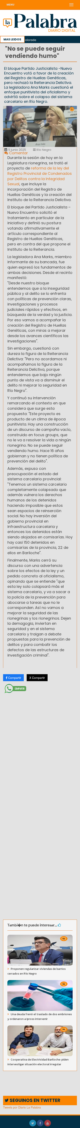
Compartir (14, 678)
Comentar (18, 153)
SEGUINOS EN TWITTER (34, 1100)
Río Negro (43, 150)
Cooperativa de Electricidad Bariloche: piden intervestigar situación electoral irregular (38, 1061)
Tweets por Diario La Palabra (22, 1107)
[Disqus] (40, 749)
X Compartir (37, 678)
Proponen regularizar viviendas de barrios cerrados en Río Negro (36, 971)
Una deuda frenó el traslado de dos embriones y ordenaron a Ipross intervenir (39, 1016)
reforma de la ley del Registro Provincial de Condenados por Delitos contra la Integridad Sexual (39, 176)
